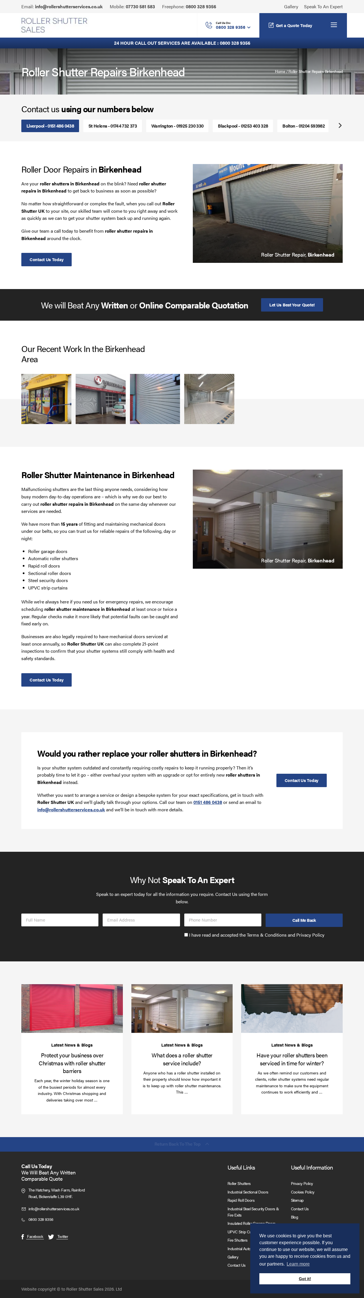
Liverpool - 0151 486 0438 (50, 125)
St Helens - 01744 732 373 (112, 125)
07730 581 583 (140, 6)
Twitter (62, 1236)
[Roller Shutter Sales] (54, 25)
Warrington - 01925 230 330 (177, 125)
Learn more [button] (298, 1264)
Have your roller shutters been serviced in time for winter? (292, 1059)
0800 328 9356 (201, 6)
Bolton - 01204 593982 (303, 125)
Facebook (35, 1236)
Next (340, 126)
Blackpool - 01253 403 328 (243, 125)
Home (280, 71)
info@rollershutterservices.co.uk (69, 6)
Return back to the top (177, 1144)
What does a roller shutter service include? (182, 1059)
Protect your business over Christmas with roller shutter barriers (72, 1063)
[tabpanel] (268, 213)
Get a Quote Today (294, 25)
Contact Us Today (46, 259)
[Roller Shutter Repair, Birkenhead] (268, 213)
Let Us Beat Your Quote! (292, 305)
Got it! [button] (305, 1278)
